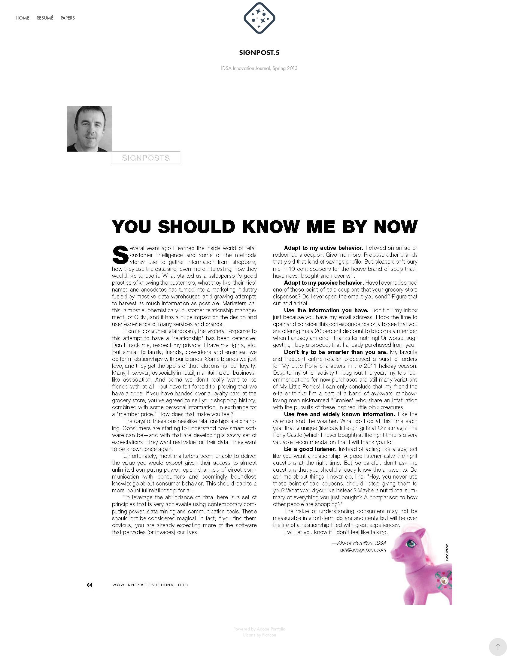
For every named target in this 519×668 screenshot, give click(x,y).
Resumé (45, 18)
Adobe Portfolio (271, 629)
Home (22, 18)
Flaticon (269, 635)
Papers (68, 18)
